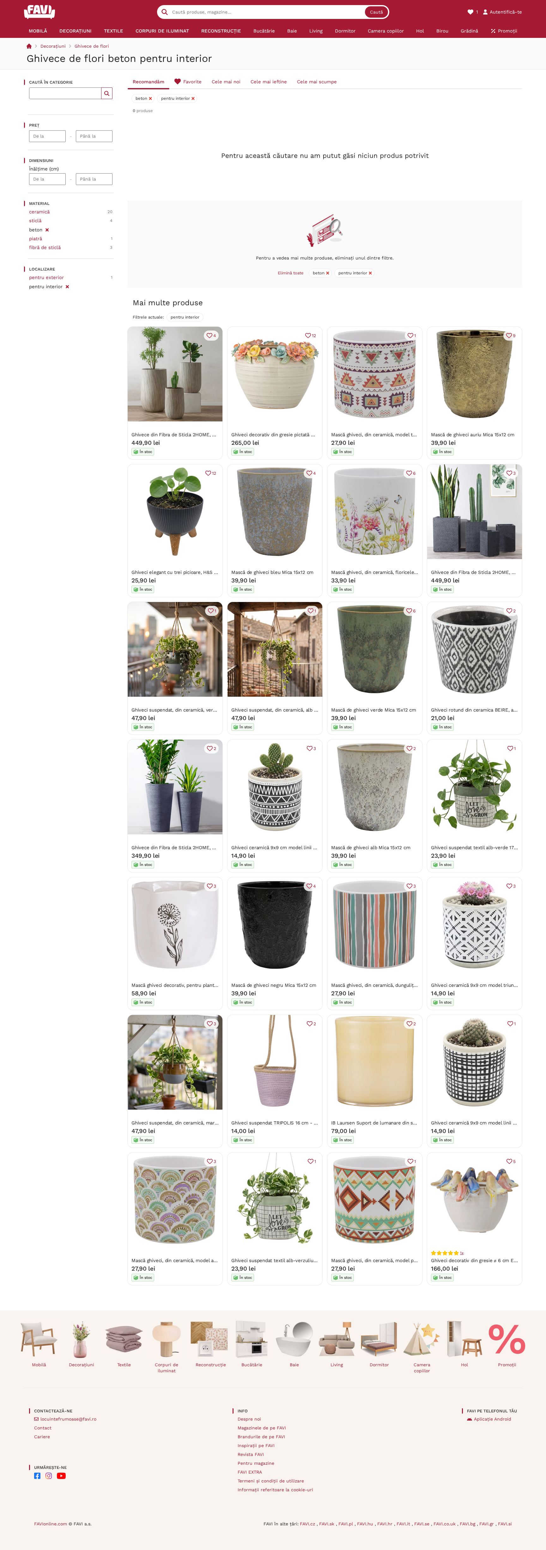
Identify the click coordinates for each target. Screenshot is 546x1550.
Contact (43, 1427)
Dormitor (379, 1364)
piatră (35, 238)
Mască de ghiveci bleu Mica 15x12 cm (272, 572)
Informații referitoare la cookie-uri (275, 1489)
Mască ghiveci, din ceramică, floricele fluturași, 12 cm (390, 572)
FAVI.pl (346, 1523)
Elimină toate (291, 273)
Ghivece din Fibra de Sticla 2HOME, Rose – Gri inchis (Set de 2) (202, 847)
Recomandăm (148, 82)
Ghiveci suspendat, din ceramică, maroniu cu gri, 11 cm (191, 1123)
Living (337, 1364)
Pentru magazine (256, 1463)
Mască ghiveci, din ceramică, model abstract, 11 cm (187, 1260)
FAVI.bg (468, 1523)
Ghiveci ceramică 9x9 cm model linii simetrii (280, 847)
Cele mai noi (226, 82)
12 (314, 335)
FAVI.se (422, 1523)
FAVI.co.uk (445, 1523)
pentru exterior (46, 277)
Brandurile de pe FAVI (261, 1436)
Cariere (42, 1436)
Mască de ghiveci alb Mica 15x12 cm (370, 847)
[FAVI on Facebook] (37, 1476)
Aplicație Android (492, 1419)
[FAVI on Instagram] (49, 1476)
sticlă (35, 221)
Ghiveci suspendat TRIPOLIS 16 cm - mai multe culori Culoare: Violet (308, 1123)
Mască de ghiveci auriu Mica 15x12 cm (472, 435)
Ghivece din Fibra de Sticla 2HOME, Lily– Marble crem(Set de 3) (203, 435)
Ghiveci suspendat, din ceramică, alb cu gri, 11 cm (286, 710)
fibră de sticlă (45, 247)
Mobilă (39, 1364)
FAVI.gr (487, 1523)
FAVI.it (404, 1523)
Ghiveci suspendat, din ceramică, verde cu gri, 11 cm (189, 710)
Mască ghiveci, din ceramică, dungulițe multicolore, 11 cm (394, 985)
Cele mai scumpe (317, 82)
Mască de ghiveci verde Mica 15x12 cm (373, 710)
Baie (294, 1364)
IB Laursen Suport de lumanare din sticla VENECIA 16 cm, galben (403, 1123)
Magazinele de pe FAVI (262, 1427)
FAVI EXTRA (250, 1472)
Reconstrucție (211, 1364)
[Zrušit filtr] (47, 228)
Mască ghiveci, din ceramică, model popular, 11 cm (386, 1260)
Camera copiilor (422, 1367)
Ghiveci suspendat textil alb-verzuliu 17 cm (279, 1260)
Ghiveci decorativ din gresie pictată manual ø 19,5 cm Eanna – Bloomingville (316, 435)
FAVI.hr (385, 1523)
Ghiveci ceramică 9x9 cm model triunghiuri (478, 985)
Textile (124, 1364)
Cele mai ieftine (269, 82)
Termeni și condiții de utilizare (271, 1480)
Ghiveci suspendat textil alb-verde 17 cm (476, 847)
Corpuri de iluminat (166, 1367)
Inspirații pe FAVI (256, 1445)
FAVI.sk (327, 1523)
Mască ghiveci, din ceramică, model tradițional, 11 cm (389, 435)
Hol (464, 1364)
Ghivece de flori (92, 46)
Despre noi (249, 1419)
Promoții (507, 1364)
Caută (376, 12)
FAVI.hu (366, 1523)
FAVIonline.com (50, 1523)
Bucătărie (251, 1364)
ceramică (39, 212)
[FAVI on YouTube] (61, 1476)
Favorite (192, 82)
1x (462, 1253)
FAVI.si (505, 1523)
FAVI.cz (308, 1523)
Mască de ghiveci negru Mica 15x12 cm (273, 985)
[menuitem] (38, 31)
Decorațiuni (53, 46)
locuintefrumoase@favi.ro (68, 1419)
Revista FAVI (251, 1454)
